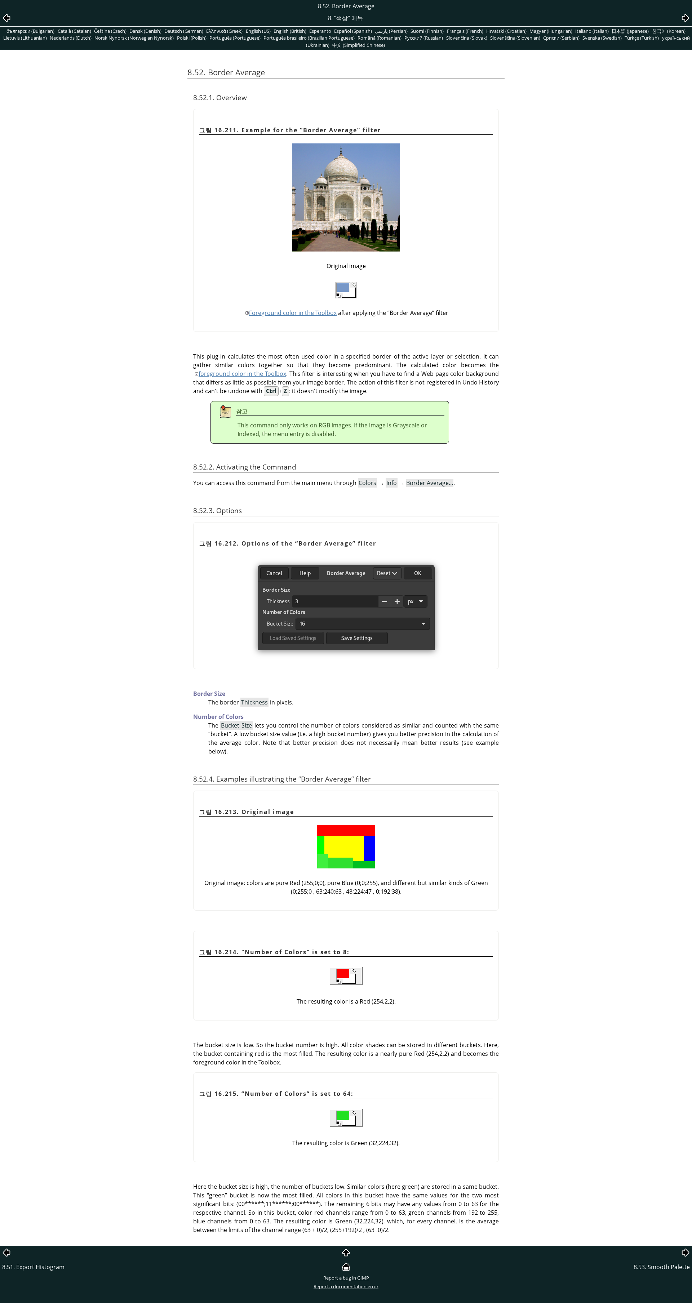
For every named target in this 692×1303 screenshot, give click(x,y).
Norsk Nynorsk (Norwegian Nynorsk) (134, 38)
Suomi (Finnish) (427, 31)
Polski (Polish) (192, 38)
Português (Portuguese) (235, 38)
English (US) (258, 31)
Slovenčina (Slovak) (466, 38)
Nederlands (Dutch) (71, 38)
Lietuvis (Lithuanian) (25, 38)
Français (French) (465, 31)
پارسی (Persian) (391, 31)
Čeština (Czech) (110, 31)
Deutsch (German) (183, 31)
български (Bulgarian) (30, 31)
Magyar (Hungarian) (550, 31)
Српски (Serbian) (561, 38)
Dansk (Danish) (145, 31)
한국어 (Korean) (669, 31)
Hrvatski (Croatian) (506, 31)
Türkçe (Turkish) (642, 38)
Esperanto (320, 31)
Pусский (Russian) (423, 38)
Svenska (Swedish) (602, 38)
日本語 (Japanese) (630, 31)
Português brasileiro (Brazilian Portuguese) (309, 38)
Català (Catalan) (74, 31)
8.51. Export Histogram (33, 1267)
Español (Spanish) (353, 31)
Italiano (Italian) (592, 31)
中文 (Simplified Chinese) (358, 45)
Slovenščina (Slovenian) (515, 38)
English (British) (290, 31)
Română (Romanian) (380, 38)
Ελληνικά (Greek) (224, 31)
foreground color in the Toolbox (242, 374)
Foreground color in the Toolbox (293, 313)
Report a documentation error (346, 1286)
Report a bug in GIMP (346, 1278)
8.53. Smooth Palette (662, 1267)
